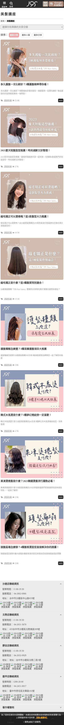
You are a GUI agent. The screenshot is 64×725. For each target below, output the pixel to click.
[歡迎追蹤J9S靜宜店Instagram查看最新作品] (16, 666)
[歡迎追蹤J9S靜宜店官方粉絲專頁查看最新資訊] (5, 666)
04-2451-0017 (20, 686)
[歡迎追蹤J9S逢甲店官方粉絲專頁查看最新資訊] (5, 697)
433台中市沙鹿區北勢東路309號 (24, 629)
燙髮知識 (8, 167)
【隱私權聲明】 (41, 718)
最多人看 (26, 35)
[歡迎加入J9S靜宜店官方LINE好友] (27, 666)
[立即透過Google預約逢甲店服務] (38, 697)
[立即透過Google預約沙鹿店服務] (38, 605)
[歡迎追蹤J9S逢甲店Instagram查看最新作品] (16, 697)
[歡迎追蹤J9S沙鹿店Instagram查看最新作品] (16, 605)
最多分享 (38, 35)
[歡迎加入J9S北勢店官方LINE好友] (27, 636)
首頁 (2, 21)
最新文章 (14, 35)
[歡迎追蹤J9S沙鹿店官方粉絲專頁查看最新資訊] (5, 605)
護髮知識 (8, 100)
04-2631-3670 (20, 624)
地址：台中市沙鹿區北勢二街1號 (25, 660)
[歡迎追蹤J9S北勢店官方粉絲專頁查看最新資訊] (5, 636)
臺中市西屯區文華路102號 (21, 691)
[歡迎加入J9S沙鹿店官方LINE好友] (27, 605)
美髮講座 (10, 21)
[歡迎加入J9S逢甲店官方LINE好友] (27, 697)
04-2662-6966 (20, 594)
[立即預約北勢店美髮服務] (38, 636)
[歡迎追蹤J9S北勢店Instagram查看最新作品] (16, 636)
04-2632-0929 (20, 655)
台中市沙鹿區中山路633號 (21, 598)
